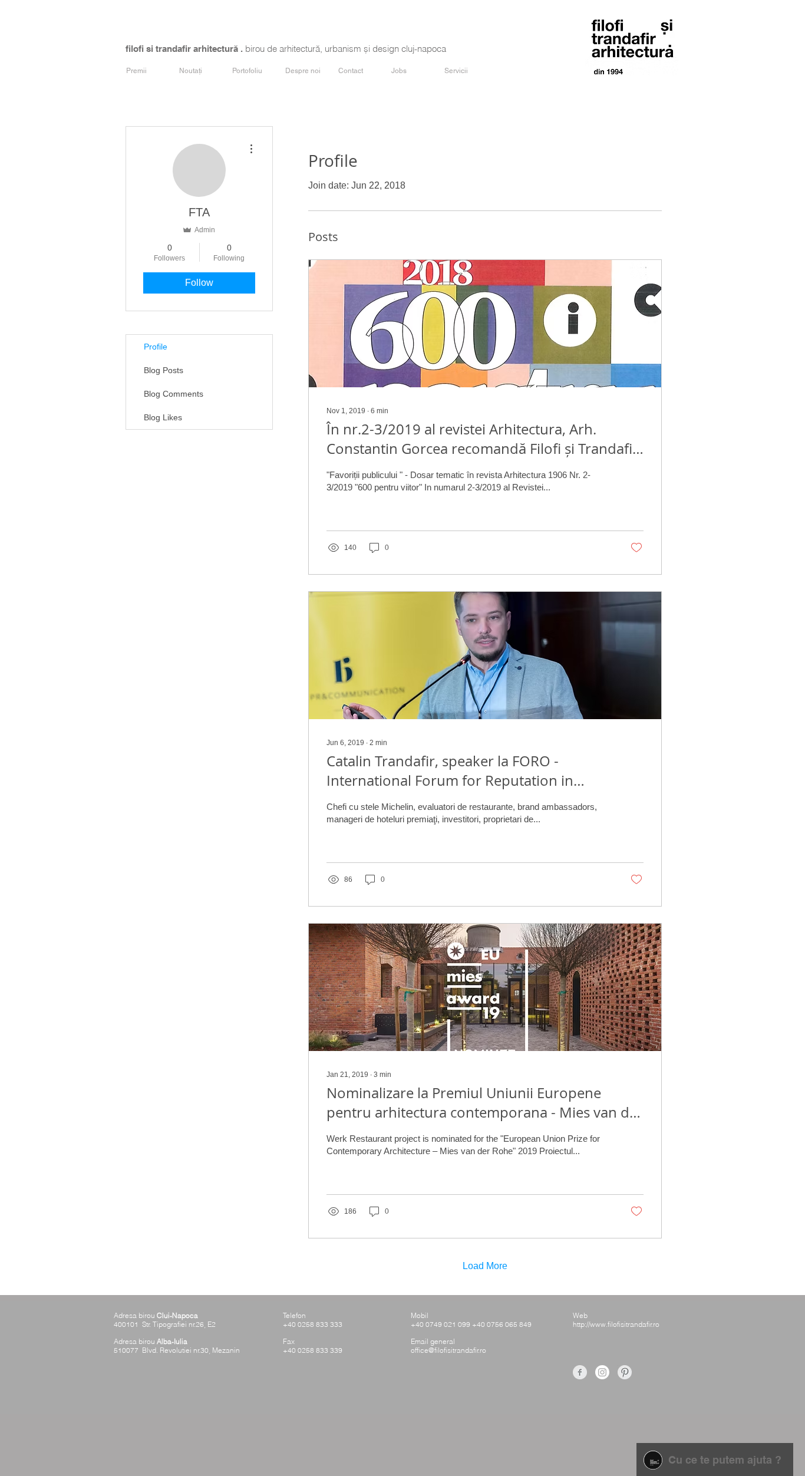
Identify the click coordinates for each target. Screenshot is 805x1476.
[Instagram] (602, 1372)
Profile (155, 346)
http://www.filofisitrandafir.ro (616, 1324)
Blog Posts (163, 370)
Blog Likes (163, 417)
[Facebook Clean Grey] (580, 1372)
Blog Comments (173, 393)
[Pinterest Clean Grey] (625, 1372)
